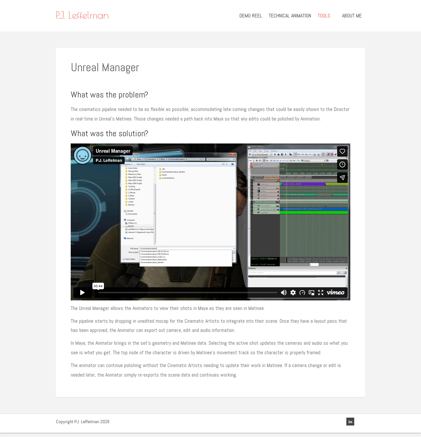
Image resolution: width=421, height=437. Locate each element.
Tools (324, 15)
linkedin (350, 422)
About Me (352, 15)
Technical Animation (290, 15)
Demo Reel (250, 15)
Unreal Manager (105, 67)
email (361, 422)
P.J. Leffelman (82, 15)
